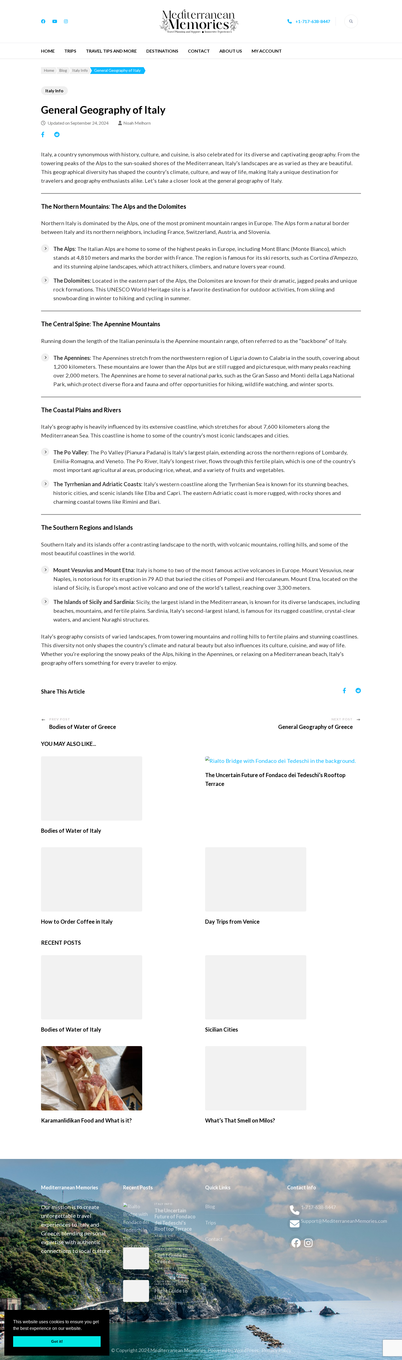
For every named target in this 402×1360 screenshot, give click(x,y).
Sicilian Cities (221, 1029)
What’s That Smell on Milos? (240, 1120)
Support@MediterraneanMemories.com (331, 1221)
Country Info (167, 1281)
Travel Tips (186, 1248)
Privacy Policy (276, 1350)
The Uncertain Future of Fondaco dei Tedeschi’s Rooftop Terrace (175, 1219)
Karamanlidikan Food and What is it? (86, 1120)
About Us (230, 50)
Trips (70, 50)
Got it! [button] (57, 1341)
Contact (199, 50)
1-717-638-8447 (318, 1207)
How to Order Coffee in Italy (77, 921)
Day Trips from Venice (232, 921)
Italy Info (54, 90)
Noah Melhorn (137, 122)
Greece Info (165, 1248)
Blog (210, 1206)
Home (48, 50)
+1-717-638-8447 (312, 21)
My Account (267, 50)
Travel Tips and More (111, 50)
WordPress (246, 1350)
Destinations (162, 50)
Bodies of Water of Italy (71, 830)
